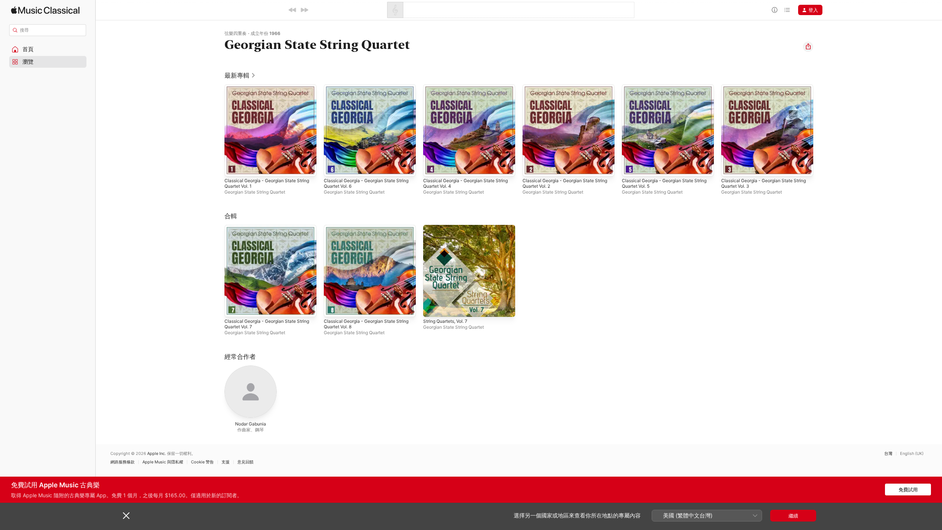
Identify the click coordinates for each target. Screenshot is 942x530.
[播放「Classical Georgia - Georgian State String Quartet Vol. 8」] (333, 307)
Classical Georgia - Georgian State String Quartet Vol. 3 (760, 90)
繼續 (793, 516)
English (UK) (912, 454)
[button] (48, 49)
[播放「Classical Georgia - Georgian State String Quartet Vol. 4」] (432, 167)
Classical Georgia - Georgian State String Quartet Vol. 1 (263, 90)
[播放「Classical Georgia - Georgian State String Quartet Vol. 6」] (333, 167)
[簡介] (774, 10)
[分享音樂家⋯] (808, 47)
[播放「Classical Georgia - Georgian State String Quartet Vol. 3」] (730, 167)
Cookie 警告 (202, 462)
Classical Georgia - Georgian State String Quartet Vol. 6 (363, 90)
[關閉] (126, 515)
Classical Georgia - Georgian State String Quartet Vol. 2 (562, 90)
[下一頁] (820, 130)
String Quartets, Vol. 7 (448, 228)
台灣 (888, 454)
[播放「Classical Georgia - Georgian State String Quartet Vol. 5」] (631, 167)
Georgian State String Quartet (254, 192)
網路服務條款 (122, 462)
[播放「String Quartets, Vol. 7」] (432, 307)
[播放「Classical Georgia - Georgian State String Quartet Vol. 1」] (233, 167)
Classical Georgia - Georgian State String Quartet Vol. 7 (263, 231)
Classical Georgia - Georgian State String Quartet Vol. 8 (363, 231)
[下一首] (304, 10)
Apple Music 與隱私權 (162, 462)
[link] (240, 75)
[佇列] (787, 10)
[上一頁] (217, 130)
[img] (45, 10)
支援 (226, 462)
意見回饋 (245, 462)
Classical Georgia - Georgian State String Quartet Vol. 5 (661, 90)
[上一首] (292, 10)
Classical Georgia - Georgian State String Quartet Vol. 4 (462, 90)
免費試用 (908, 489)
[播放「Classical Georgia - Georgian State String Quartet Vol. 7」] (233, 307)
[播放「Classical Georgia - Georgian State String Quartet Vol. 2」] (531, 167)
